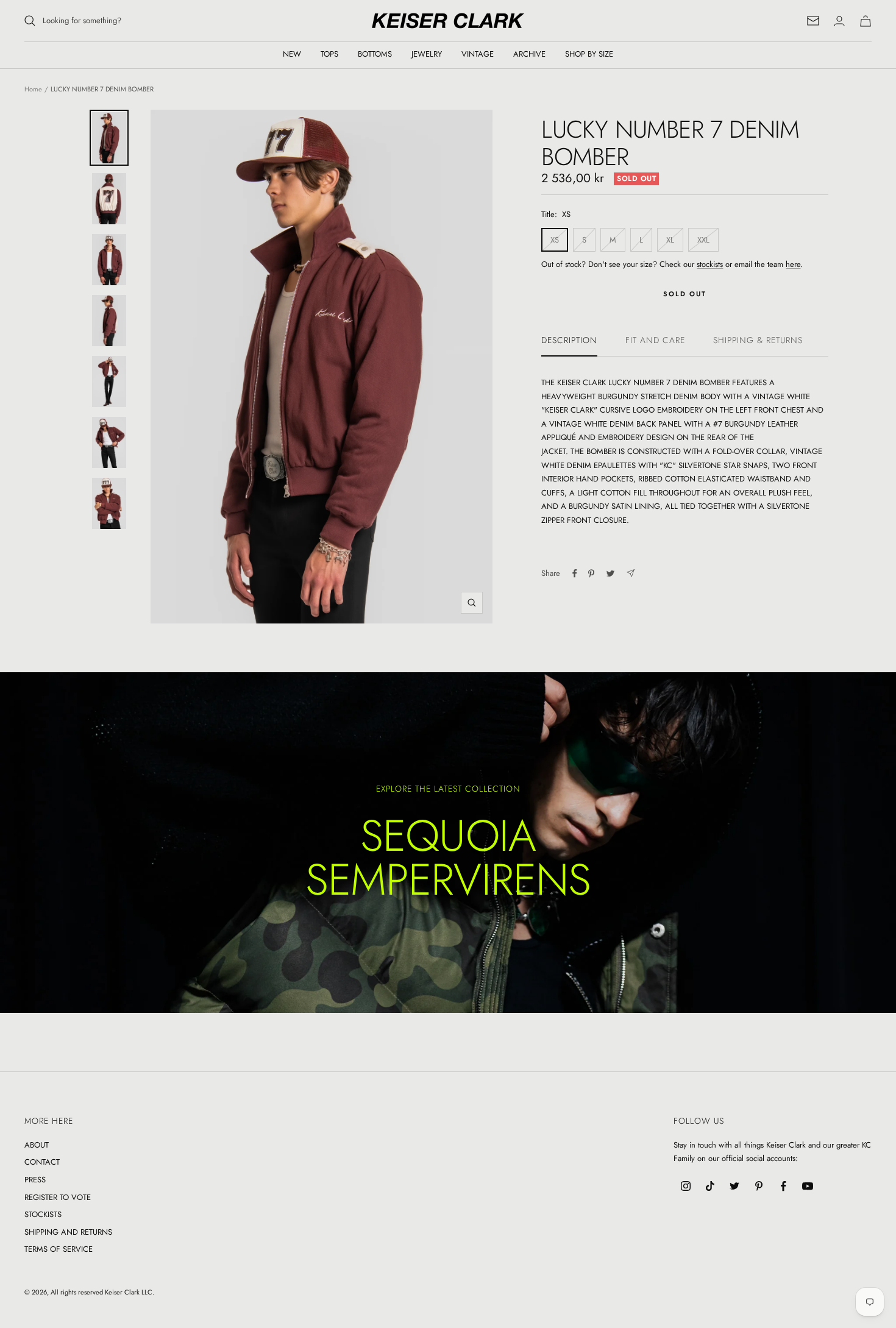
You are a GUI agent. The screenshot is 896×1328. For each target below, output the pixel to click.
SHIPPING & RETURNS (758, 340)
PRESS (35, 1179)
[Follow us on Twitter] (734, 1186)
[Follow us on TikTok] (710, 1186)
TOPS (329, 54)
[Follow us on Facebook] (783, 1186)
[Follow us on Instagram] (686, 1186)
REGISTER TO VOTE (57, 1197)
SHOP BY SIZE (589, 54)
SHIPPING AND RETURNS (68, 1232)
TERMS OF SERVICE (58, 1249)
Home (33, 89)
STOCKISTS (43, 1214)
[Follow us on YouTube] (807, 1186)
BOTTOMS (375, 54)
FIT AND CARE (655, 340)
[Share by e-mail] (631, 573)
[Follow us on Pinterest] (759, 1186)
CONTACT (42, 1162)
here (793, 264)
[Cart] (865, 21)
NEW (292, 54)
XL (670, 240)
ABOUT (36, 1145)
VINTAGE (477, 54)
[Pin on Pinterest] (591, 573)
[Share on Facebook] (574, 573)
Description (569, 340)
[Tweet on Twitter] (610, 573)
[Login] (839, 21)
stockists (710, 264)
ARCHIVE (529, 54)
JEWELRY (426, 54)
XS (554, 240)
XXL (703, 240)
